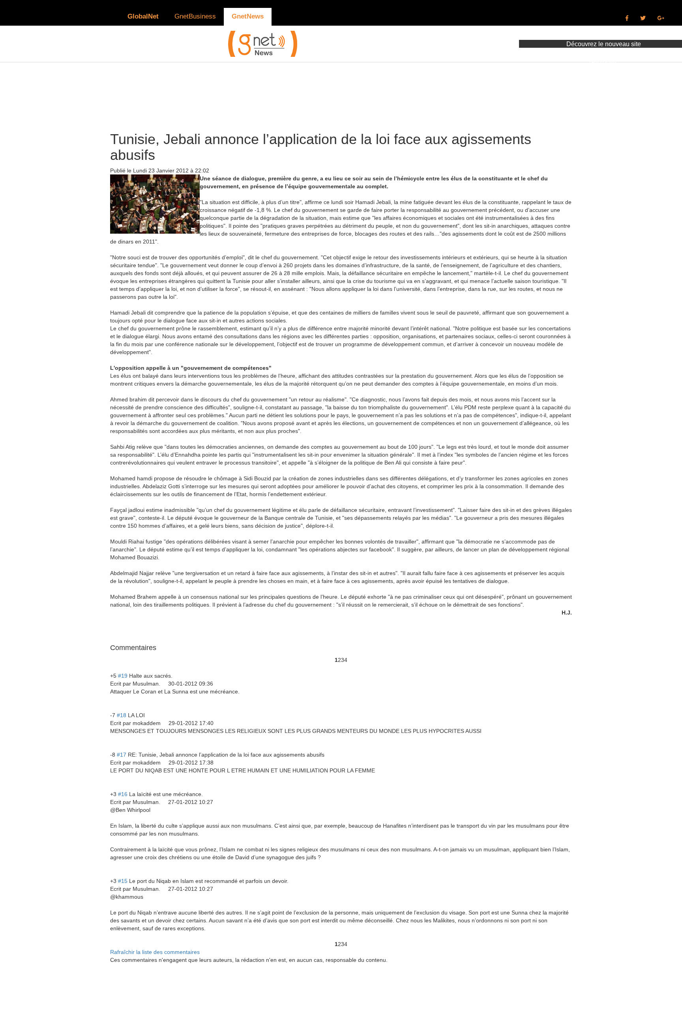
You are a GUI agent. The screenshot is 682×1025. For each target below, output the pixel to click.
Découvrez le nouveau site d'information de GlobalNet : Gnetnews (604, 53)
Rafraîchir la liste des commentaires (155, 952)
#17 (121, 754)
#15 (122, 881)
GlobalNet (143, 16)
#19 (122, 676)
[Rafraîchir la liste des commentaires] (157, 648)
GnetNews (248, 16)
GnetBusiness (195, 16)
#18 (121, 715)
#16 (122, 794)
